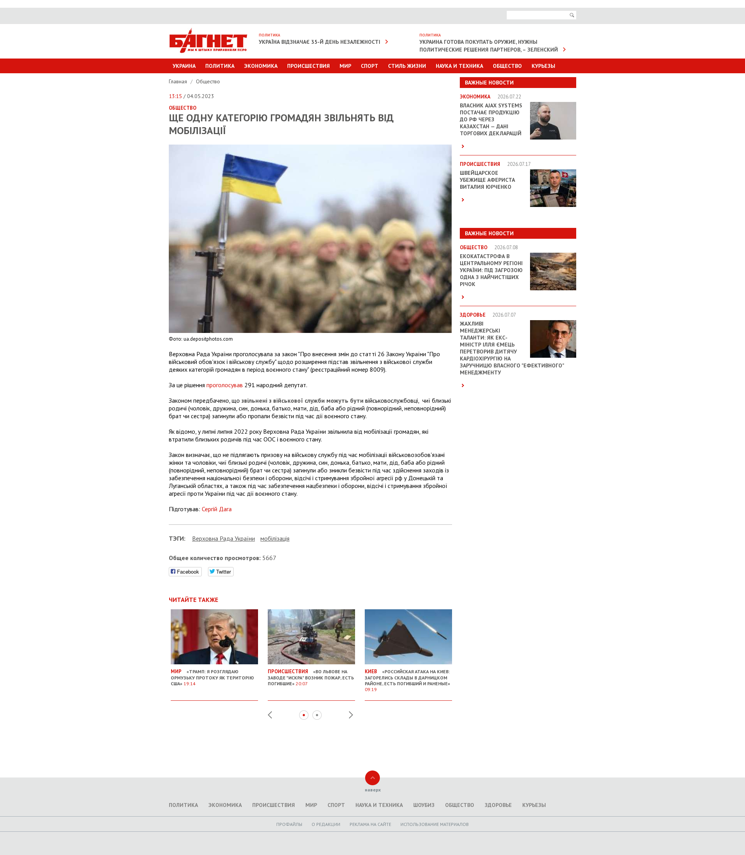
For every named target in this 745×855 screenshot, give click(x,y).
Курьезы (543, 65)
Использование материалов (434, 824)
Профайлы (289, 824)
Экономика (260, 65)
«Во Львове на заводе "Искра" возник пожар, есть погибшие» (311, 677)
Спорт (369, 65)
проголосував (224, 385)
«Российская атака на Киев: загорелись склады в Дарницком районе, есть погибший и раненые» (407, 680)
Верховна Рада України (223, 538)
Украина (184, 65)
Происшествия (308, 65)
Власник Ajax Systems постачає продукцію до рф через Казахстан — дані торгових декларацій (491, 119)
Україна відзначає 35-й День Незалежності (319, 41)
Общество (507, 65)
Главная (179, 81)
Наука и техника (459, 65)
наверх (373, 790)
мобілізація (274, 538)
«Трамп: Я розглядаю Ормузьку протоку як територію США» (212, 677)
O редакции (326, 824)
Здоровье (498, 805)
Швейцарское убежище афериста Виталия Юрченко (487, 179)
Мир (345, 65)
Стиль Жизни (407, 65)
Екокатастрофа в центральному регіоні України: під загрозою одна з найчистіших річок (491, 270)
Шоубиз (424, 805)
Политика (219, 65)
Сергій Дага (217, 509)
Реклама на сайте (370, 824)
